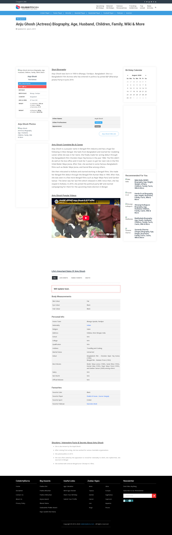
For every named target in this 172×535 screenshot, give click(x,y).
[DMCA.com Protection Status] (128, 500)
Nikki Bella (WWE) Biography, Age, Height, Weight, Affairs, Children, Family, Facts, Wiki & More (144, 184)
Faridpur (37, 93)
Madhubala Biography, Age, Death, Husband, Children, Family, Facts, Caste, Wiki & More (144, 221)
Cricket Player (45, 13)
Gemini (91, 495)
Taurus (91, 491)
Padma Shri (43, 486)
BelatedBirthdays (110, 7)
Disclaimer (19, 491)
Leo (90, 503)
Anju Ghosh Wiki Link (109, 134)
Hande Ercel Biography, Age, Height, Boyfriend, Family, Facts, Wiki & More (144, 196)
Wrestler (68, 13)
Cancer (91, 499)
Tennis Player (57, 13)
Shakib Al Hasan (92, 396)
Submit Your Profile (70, 499)
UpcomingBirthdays (100, 7)
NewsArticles (150, 7)
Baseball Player (80, 13)
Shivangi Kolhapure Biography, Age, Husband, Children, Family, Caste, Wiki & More (143, 209)
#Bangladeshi (21, 19)
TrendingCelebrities (133, 7)
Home (18, 486)
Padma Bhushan (45, 491)
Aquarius (108, 503)
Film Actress (32, 79)
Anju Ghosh (32, 76)
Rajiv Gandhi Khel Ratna (48, 512)
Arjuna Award (44, 499)
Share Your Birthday (70, 495)
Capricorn (108, 499)
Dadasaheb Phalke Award (48, 507)
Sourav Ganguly (104, 396)
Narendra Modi (92, 404)
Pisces (107, 507)
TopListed (142, 7)
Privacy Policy (20, 503)
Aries (90, 486)
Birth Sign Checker (70, 491)
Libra (107, 486)
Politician (120, 13)
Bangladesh (33, 97)
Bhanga (32, 93)
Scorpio (107, 491)
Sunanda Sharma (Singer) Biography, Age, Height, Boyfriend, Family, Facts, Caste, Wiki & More (144, 234)
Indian (89, 325)
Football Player (108, 13)
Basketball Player (94, 13)
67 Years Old (33, 100)
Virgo (91, 507)
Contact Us (19, 495)
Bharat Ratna (44, 503)
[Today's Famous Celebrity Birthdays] (27, 7)
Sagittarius (109, 495)
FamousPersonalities (122, 7)
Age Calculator (68, 486)
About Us (19, 499)
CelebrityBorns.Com (87, 524)
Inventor (129, 13)
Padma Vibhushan (46, 495)
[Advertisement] (75, 48)
